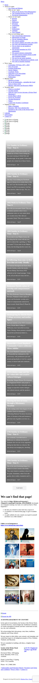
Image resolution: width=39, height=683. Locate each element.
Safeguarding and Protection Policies (12, 668)
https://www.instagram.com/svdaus (12, 525)
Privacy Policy (15, 669)
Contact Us (24, 669)
